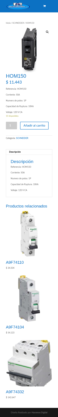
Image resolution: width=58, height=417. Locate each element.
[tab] (29, 152)
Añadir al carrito (34, 125)
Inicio (8, 23)
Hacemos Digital (39, 413)
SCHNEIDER (18, 23)
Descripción (15, 152)
